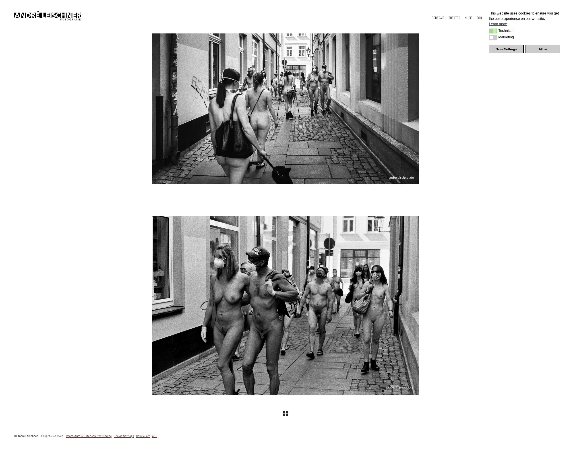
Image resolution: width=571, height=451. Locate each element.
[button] (493, 31)
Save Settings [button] (506, 49)
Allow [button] (543, 49)
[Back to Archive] (285, 413)
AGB (154, 436)
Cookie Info (143, 436)
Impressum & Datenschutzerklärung (89, 436)
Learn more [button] (498, 24)
